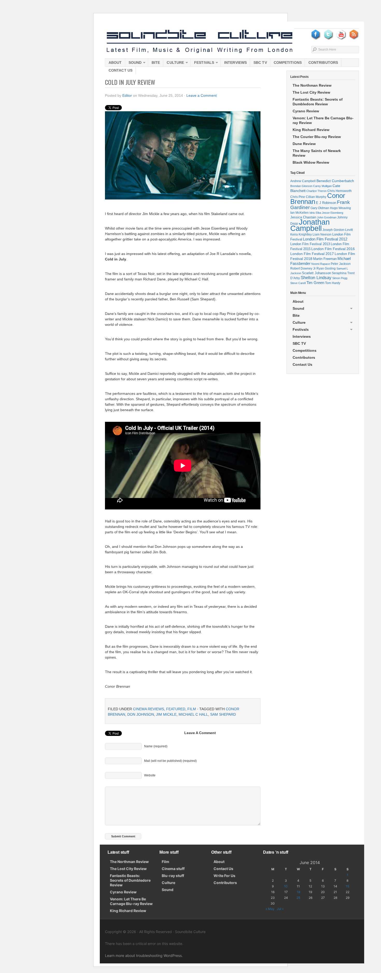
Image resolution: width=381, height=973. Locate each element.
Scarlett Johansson (316, 273)
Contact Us (120, 70)
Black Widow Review (311, 162)
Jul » (280, 909)
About (115, 62)
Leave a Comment (201, 95)
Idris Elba (315, 212)
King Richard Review (311, 130)
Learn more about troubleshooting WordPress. (144, 955)
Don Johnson (140, 714)
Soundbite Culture (199, 41)
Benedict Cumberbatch (335, 181)
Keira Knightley (301, 234)
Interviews (235, 62)
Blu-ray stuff (173, 875)
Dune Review (304, 144)
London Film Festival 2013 (310, 244)
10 (286, 886)
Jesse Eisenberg (332, 212)
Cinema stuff (173, 868)
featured (175, 709)
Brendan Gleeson (301, 186)
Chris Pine (297, 196)
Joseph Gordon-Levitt (337, 229)
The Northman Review (312, 85)
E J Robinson (326, 203)
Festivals (202, 63)
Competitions (288, 62)
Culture (173, 63)
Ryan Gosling (326, 268)
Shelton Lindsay (316, 277)
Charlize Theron (316, 190)
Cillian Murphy (316, 197)
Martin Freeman (325, 259)
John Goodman (326, 217)
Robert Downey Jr (303, 268)
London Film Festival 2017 (312, 254)
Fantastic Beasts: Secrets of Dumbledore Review (318, 101)
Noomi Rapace (320, 263)
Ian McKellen (299, 213)
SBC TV (260, 62)
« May (270, 909)
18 (298, 892)
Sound (133, 63)
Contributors (323, 62)
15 (347, 886)
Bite (156, 62)
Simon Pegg (339, 278)
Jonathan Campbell (310, 225)
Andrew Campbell (303, 181)
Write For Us (224, 875)
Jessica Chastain (303, 217)
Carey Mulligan (322, 186)
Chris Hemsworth (339, 190)
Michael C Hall (193, 714)
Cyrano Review (306, 111)
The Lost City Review (311, 92)
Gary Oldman (320, 208)
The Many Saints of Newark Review (317, 153)
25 (298, 898)
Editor (127, 95)
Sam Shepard (223, 714)
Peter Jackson (341, 263)
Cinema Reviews (148, 709)
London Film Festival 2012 (325, 239)
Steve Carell (298, 283)
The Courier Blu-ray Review (317, 137)
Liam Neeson (322, 234)
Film (191, 709)
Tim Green (315, 283)
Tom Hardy (332, 283)
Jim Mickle (166, 714)
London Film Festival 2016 (333, 249)
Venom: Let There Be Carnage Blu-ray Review (323, 120)
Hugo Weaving (340, 208)
